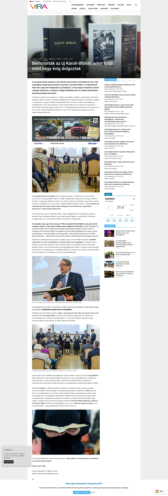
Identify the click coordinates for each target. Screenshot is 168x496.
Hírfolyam (101, 5)
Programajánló (78, 5)
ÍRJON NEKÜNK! (47, 1)
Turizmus (111, 5)
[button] (136, 5)
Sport (129, 5)
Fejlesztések (93, 8)
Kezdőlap (34, 13)
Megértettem (9, 462)
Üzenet (71, 59)
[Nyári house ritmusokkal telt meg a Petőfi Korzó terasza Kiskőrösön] (109, 274)
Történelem (59, 59)
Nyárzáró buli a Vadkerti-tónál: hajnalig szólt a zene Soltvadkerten (125, 233)
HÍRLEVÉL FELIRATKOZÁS (59, 1)
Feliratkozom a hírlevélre (81, 492)
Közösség (40, 59)
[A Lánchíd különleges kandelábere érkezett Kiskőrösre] (109, 264)
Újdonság (65, 59)
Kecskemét (90, 5)
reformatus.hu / (47, 471)
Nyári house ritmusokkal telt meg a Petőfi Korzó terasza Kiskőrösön (124, 273)
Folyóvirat (115, 8)
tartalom (93, 239)
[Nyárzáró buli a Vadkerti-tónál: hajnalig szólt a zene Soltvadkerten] (109, 233)
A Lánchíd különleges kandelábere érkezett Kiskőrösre (122, 264)
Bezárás (93, 492)
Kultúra (121, 5)
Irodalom (35, 59)
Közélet (83, 8)
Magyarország (52, 59)
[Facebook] (70, 1)
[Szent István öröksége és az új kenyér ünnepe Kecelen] (109, 255)
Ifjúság (74, 8)
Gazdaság (104, 8)
